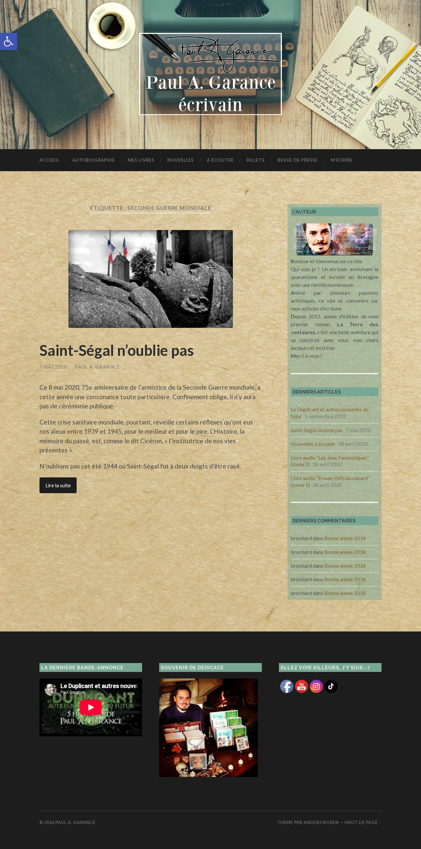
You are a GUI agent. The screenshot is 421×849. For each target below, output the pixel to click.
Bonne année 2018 (345, 538)
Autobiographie (93, 160)
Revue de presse (298, 160)
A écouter (220, 160)
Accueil (49, 160)
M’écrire (342, 160)
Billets (255, 160)
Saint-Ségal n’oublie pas (116, 350)
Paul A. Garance (97, 367)
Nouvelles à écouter (313, 444)
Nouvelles (180, 160)
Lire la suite (58, 485)
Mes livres (141, 160)
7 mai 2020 (53, 367)
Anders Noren (321, 822)
